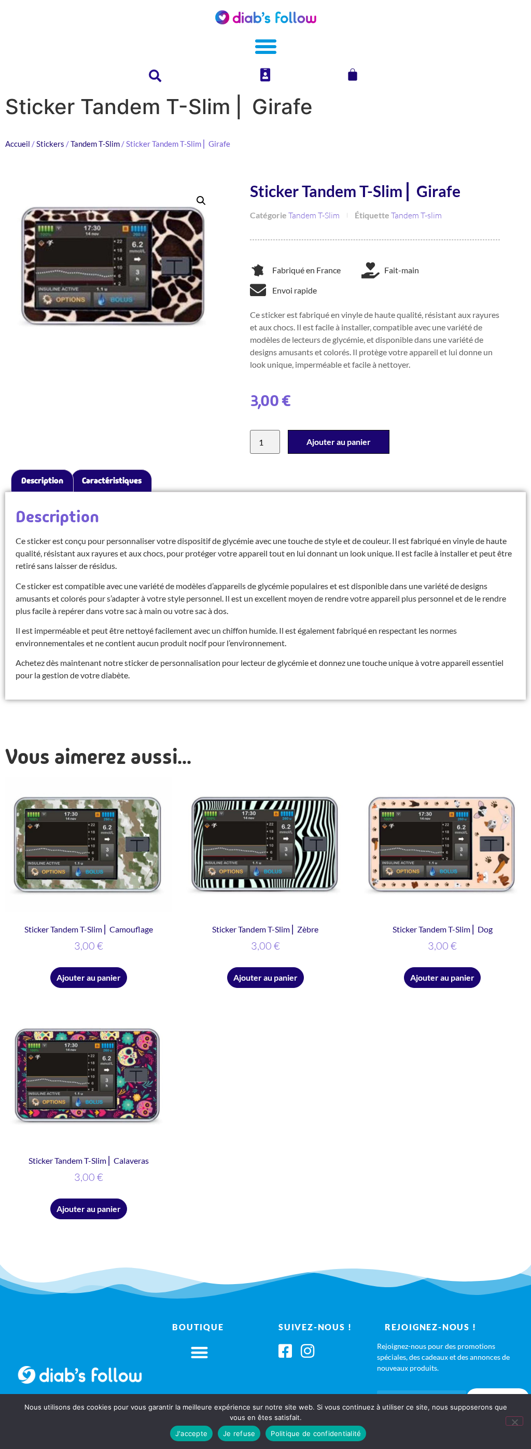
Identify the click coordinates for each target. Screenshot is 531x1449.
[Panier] (352, 74)
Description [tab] (42, 480)
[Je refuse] (514, 1421)
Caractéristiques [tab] (112, 480)
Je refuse (239, 1433)
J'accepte (191, 1433)
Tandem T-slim (416, 215)
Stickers (50, 143)
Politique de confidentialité (316, 1433)
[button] (201, 200)
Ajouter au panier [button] (89, 977)
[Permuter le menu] (265, 46)
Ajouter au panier (338, 442)
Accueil (17, 143)
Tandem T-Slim (95, 143)
